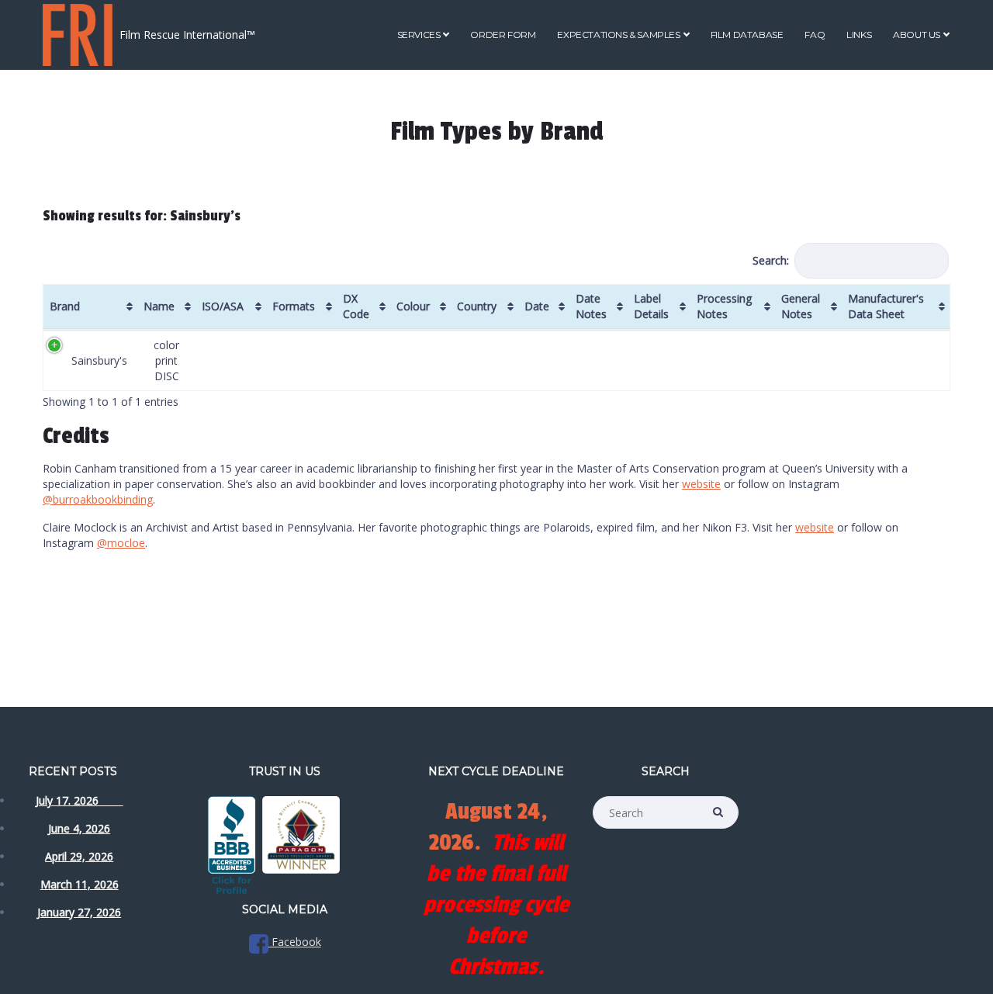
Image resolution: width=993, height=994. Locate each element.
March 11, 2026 (79, 884)
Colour (413, 306)
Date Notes (591, 306)
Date (536, 306)
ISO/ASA (223, 306)
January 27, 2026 (79, 912)
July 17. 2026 (79, 800)
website (701, 483)
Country (476, 306)
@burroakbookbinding (98, 499)
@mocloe (121, 542)
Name (159, 306)
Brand (65, 306)
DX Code (356, 306)
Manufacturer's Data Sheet (886, 306)
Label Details (651, 306)
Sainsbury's (99, 360)
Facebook (294, 941)
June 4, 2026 (79, 828)
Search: (771, 260)
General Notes (800, 306)
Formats (293, 306)
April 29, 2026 (79, 856)
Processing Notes (724, 306)
